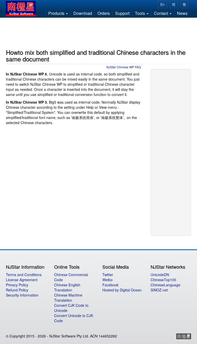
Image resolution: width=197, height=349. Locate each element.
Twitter (107, 274)
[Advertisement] (98, 32)
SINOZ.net (159, 289)
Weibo (107, 279)
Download (82, 13)
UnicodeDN (160, 274)
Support (122, 13)
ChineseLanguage (165, 284)
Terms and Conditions (24, 274)
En (162, 4)
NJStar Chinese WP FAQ (123, 67)
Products (56, 13)
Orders (103, 13)
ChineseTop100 (163, 279)
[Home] (23, 8)
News (182, 13)
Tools (140, 13)
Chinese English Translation (67, 287)
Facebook (110, 284)
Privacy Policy (17, 284)
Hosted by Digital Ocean (122, 289)
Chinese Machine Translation (68, 297)
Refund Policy (17, 289)
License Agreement (21, 279)
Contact (161, 13)
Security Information (22, 295)
